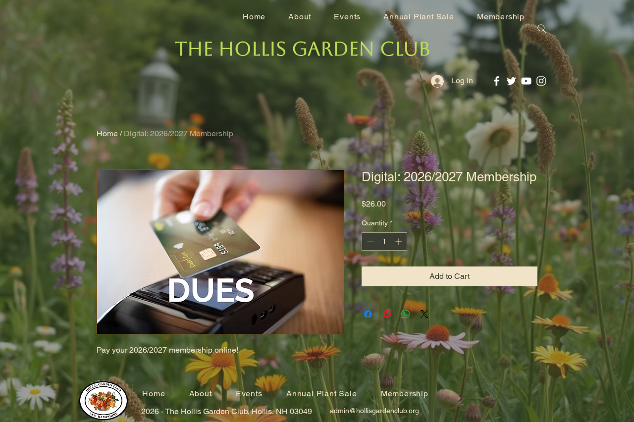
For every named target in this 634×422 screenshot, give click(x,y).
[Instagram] (541, 81)
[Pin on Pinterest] (387, 314)
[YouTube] (526, 81)
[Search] (541, 28)
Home (107, 133)
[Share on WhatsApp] (406, 314)
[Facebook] (496, 81)
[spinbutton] (384, 241)
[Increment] (399, 241)
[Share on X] (424, 314)
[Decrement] (369, 241)
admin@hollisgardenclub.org (374, 411)
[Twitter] (511, 81)
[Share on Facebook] (368, 314)
